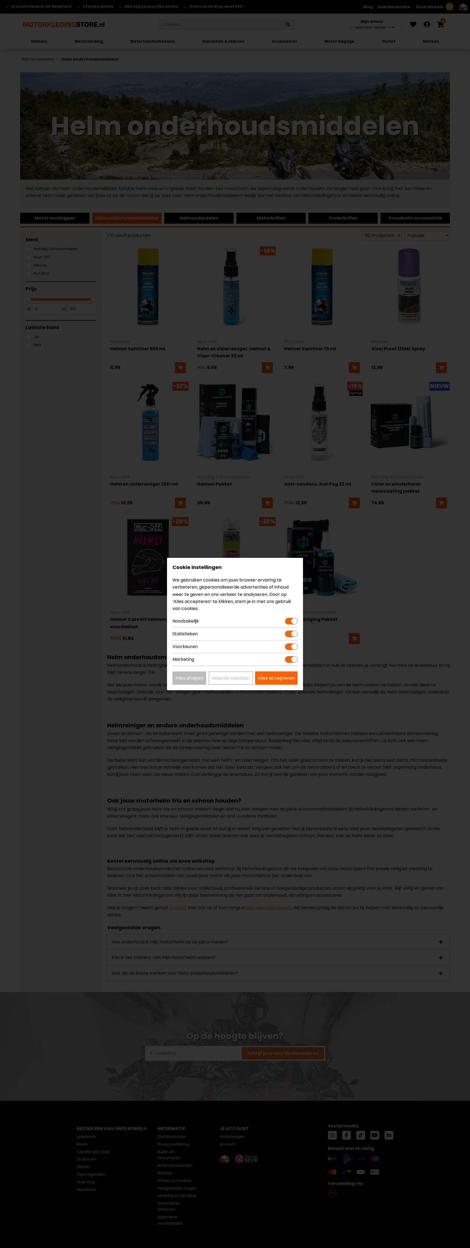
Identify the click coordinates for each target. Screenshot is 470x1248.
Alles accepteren (276, 678)
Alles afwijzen (189, 678)
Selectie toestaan (231, 678)
